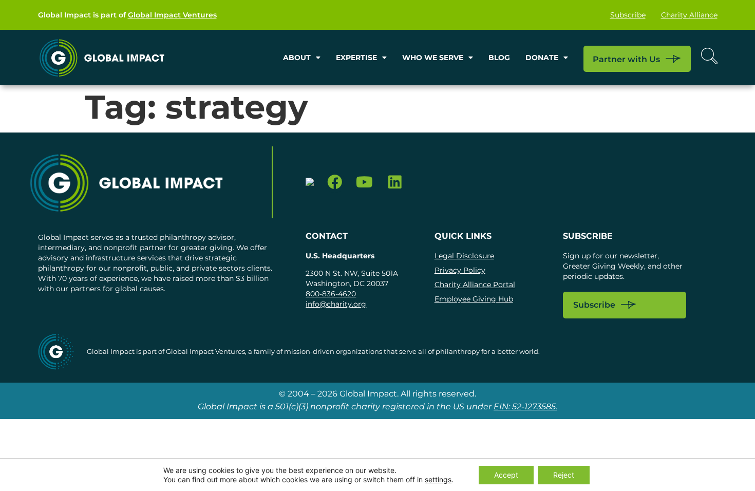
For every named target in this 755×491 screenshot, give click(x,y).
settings (438, 479)
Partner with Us (626, 59)
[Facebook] (334, 182)
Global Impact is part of (127, 15)
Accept (506, 474)
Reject (563, 474)
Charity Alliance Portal (475, 284)
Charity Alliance (689, 15)
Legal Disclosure (464, 255)
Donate (541, 57)
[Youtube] (364, 182)
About (297, 57)
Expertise (356, 57)
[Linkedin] (394, 182)
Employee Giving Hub (474, 299)
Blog (499, 57)
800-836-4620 (331, 293)
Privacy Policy (460, 270)
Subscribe (628, 15)
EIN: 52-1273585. (525, 406)
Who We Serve (432, 57)
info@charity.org (336, 304)
